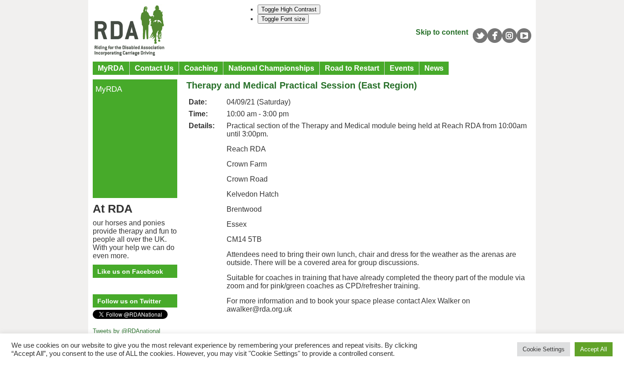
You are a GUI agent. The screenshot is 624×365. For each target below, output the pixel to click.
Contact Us (154, 68)
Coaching (201, 68)
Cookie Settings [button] (544, 349)
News (434, 68)
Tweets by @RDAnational (126, 331)
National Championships (271, 68)
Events (402, 68)
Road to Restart (352, 68)
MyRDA (111, 68)
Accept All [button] (593, 349)
